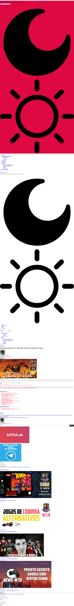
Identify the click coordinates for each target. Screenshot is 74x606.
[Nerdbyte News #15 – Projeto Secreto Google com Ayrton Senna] (25, 587)
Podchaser (19, 385)
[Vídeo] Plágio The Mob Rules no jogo (7, 403)
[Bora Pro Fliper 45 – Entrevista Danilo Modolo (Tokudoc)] (22, 556)
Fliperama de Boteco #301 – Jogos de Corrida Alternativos (8, 531)
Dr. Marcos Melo (17, 387)
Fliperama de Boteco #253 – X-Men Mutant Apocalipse (8, 500)
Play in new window (5, 382)
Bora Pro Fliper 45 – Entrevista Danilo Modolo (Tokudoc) (8, 558)
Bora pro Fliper (2, 557)
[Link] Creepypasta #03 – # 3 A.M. (7, 396)
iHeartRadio (16, 385)
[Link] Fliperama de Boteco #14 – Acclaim (8, 408)
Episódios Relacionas (7, 384)
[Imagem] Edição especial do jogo (6, 399)
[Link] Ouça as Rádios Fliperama (6, 394)
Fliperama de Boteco (3, 498)
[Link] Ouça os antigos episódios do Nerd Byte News (9, 393)
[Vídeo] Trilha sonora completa (6, 401)
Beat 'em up (12, 415)
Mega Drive (53, 415)
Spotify (9, 385)
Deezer (29, 385)
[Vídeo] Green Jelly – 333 (5, 404)
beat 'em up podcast (16, 415)
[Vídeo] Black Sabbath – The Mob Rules (7, 402)
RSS (31, 385)
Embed (21, 382)
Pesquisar (1, 424)
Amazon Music (12, 385)
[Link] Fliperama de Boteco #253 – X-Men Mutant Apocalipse (11, 409)
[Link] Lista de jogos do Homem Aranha (7, 400)
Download (10, 382)
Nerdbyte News (2, 588)
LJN (47, 415)
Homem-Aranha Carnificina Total (42, 415)
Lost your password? (3, 603)
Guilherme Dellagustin (11, 387)
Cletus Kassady (21, 415)
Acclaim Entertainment (7, 415)
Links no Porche (2, 384)
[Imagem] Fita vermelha (5, 398)
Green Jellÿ (24, 415)
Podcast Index (23, 385)
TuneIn (27, 385)
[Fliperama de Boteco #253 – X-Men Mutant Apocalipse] (25, 497)
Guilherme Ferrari (4, 387)
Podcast (56, 415)
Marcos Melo (49, 415)
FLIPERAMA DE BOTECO (4, 172)
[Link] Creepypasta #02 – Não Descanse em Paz (9, 395)
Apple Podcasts (5, 385)
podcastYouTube (59, 415)
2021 (3, 415)
